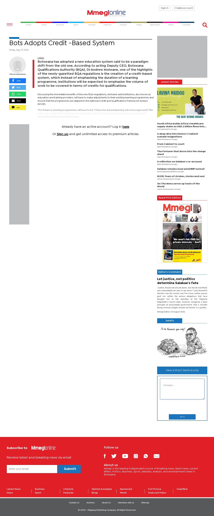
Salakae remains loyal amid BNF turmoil (180, 169)
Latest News (14, 489)
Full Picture (154, 489)
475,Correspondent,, (17, 74)
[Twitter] (116, 456)
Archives (90, 503)
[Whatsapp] (148, 456)
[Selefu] (182, 343)
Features (68, 493)
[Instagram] (138, 456)
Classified (182, 489)
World (123, 493)
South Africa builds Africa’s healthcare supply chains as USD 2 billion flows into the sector (180, 126)
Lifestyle (68, 489)
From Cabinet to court (170, 144)
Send (182, 417)
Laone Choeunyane (165, 179)
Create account (184, 8)
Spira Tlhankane (164, 139)
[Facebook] (107, 456)
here (125, 126)
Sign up (62, 134)
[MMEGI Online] (107, 13)
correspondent (163, 129)
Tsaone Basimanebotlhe (167, 172)
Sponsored (126, 489)
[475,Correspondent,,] (17, 64)
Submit (70, 469)
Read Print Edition (170, 198)
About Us (106, 503)
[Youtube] (127, 456)
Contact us (74, 503)
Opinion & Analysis (102, 489)
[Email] (159, 456)
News (10, 493)
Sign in (165, 8)
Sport (38, 493)
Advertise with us (126, 503)
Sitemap (145, 503)
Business (39, 489)
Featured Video (157, 493)
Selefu (170, 321)
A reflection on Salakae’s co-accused (179, 162)
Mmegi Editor (163, 312)
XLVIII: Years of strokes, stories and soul (180, 176)
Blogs (95, 493)
